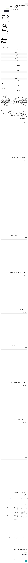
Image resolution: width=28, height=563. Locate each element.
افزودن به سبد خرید (25, 554)
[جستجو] (0, 1)
